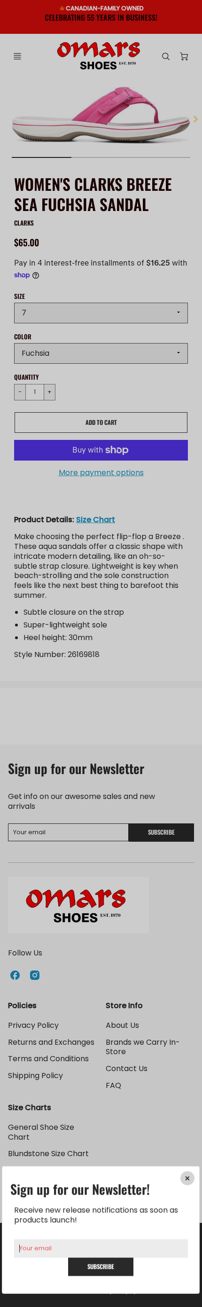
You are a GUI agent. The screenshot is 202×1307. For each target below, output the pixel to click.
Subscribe (100, 1266)
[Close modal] (188, 1178)
